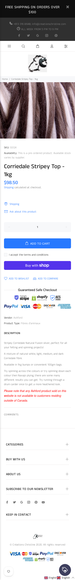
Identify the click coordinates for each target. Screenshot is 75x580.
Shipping (9, 187)
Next (71, 110)
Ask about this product (23, 212)
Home (5, 79)
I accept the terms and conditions (28, 255)
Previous (4, 110)
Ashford (17, 318)
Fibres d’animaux (30, 323)
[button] (53, 577)
